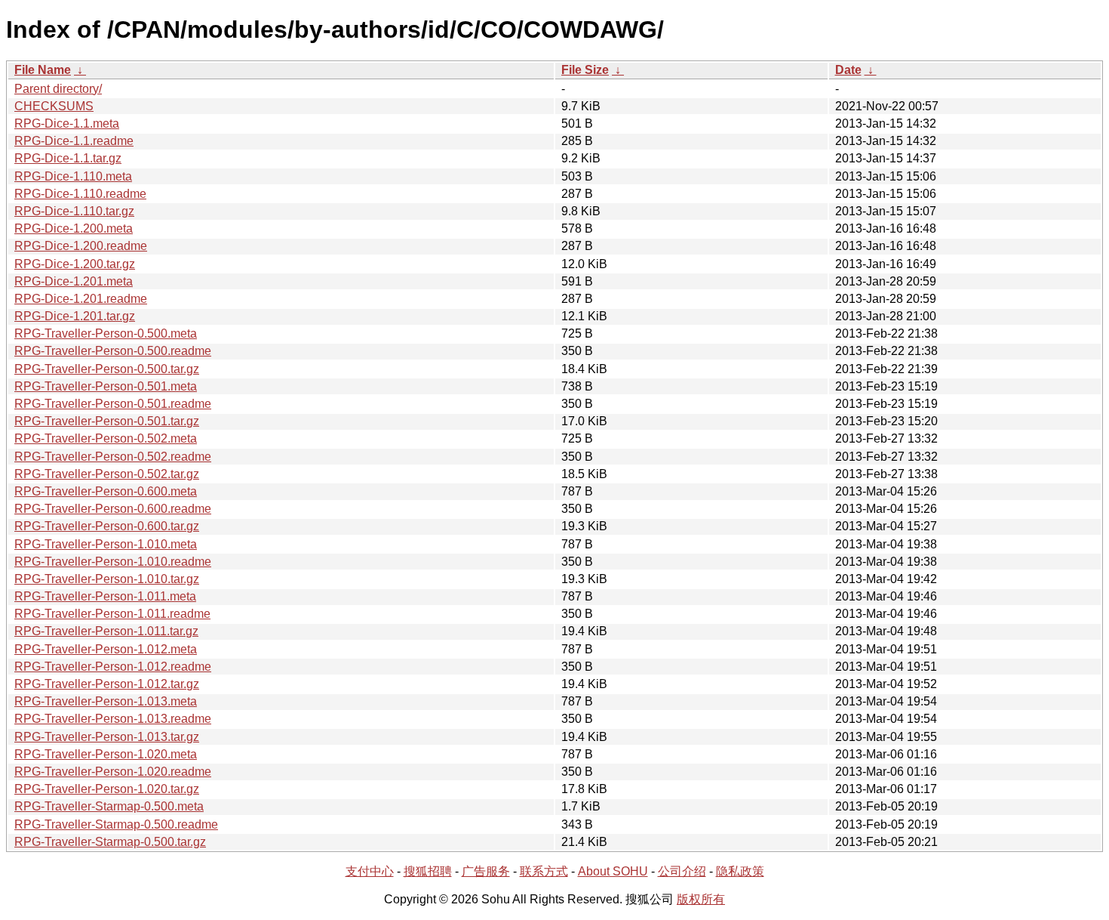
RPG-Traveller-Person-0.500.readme (112, 350)
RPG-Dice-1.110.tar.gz (74, 211)
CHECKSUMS (54, 106)
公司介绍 (682, 871)
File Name (42, 69)
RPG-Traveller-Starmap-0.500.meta (109, 806)
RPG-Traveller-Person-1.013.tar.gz (106, 736)
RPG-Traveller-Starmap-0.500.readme (116, 824)
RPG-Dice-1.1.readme (74, 140)
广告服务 (486, 871)
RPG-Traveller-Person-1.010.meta (105, 544)
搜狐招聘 (428, 871)
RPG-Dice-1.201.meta (73, 281)
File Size (585, 69)
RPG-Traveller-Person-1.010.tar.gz (106, 579)
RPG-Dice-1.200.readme (80, 245)
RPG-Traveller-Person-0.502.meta (105, 438)
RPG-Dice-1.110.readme (80, 193)
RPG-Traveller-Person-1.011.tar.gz (106, 631)
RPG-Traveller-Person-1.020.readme (112, 771)
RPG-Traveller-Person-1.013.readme (112, 718)
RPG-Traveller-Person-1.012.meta (105, 649)
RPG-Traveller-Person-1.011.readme (112, 613)
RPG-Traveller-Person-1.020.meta (105, 754)
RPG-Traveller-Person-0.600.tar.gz (106, 526)
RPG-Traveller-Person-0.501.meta (105, 386)
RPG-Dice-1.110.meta (73, 176)
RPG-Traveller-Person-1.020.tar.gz (106, 789)
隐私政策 (740, 871)
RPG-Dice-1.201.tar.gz (74, 316)
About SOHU (613, 871)
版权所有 (701, 899)
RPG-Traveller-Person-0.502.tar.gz (106, 474)
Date (848, 69)
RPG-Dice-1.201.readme (80, 298)
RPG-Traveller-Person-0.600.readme (112, 508)
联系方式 (544, 871)
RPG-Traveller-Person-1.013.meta (105, 701)
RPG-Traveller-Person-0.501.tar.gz (106, 421)
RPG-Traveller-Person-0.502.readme (112, 456)
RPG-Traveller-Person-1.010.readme (112, 561)
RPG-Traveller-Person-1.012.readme (112, 666)
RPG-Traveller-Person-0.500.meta (105, 333)
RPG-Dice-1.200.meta (73, 228)
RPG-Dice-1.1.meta (66, 123)
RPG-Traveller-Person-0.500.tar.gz (106, 369)
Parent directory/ (58, 88)
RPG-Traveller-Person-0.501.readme (112, 403)
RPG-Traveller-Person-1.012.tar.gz (106, 684)
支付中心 (370, 871)
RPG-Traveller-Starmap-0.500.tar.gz (110, 841)
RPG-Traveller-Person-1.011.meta (105, 596)
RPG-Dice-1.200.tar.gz (74, 264)
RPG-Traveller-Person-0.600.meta (105, 491)
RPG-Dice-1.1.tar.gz (67, 158)
